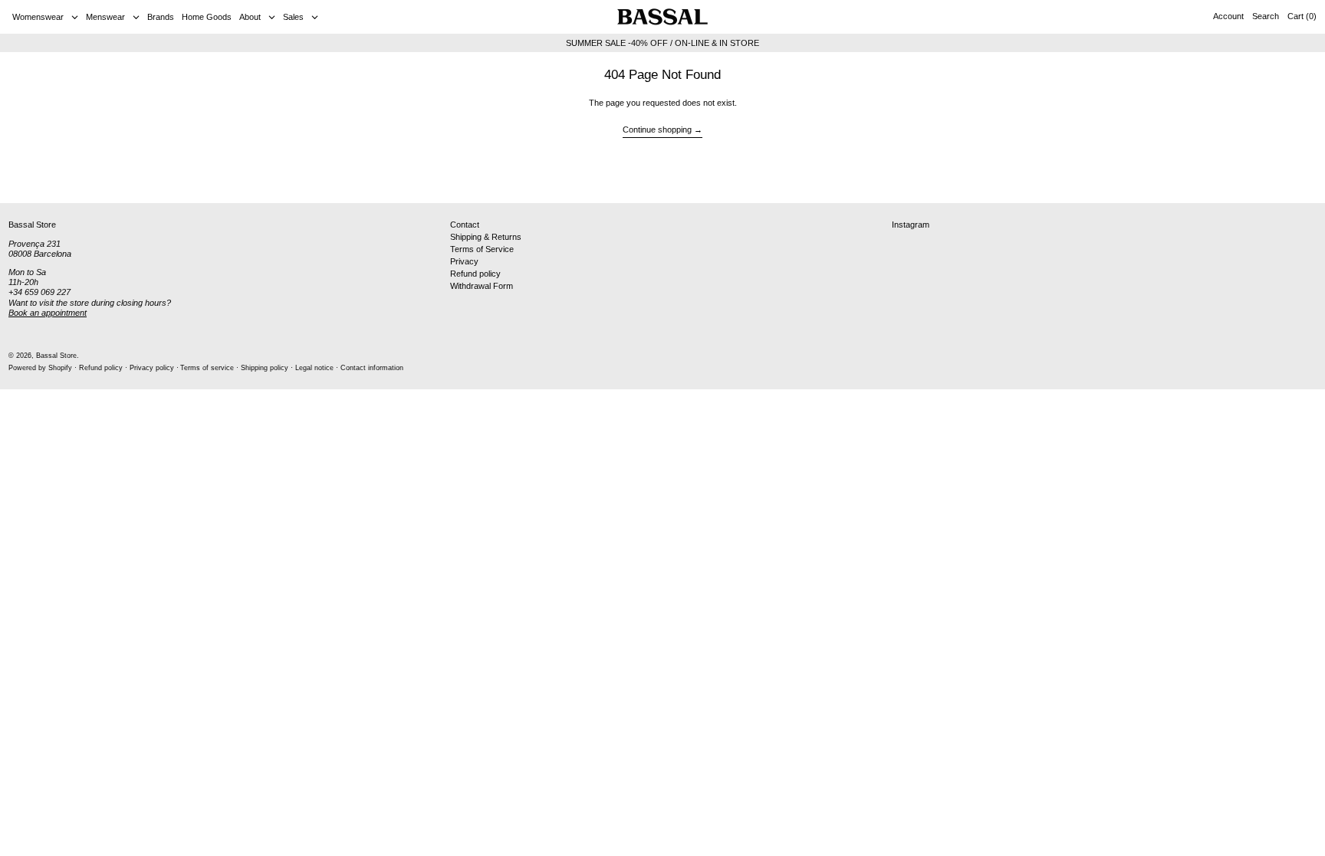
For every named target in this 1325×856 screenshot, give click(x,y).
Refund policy (475, 273)
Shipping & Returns (485, 236)
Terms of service (207, 368)
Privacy (464, 261)
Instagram (910, 224)
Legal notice (314, 368)
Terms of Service (482, 249)
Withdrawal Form (481, 285)
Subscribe (1287, 178)
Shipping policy (264, 368)
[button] (1265, 17)
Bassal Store (56, 355)
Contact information (371, 368)
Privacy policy (152, 368)
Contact (464, 224)
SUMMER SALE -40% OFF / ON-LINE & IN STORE (662, 43)
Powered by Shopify (40, 368)
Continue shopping (657, 129)
